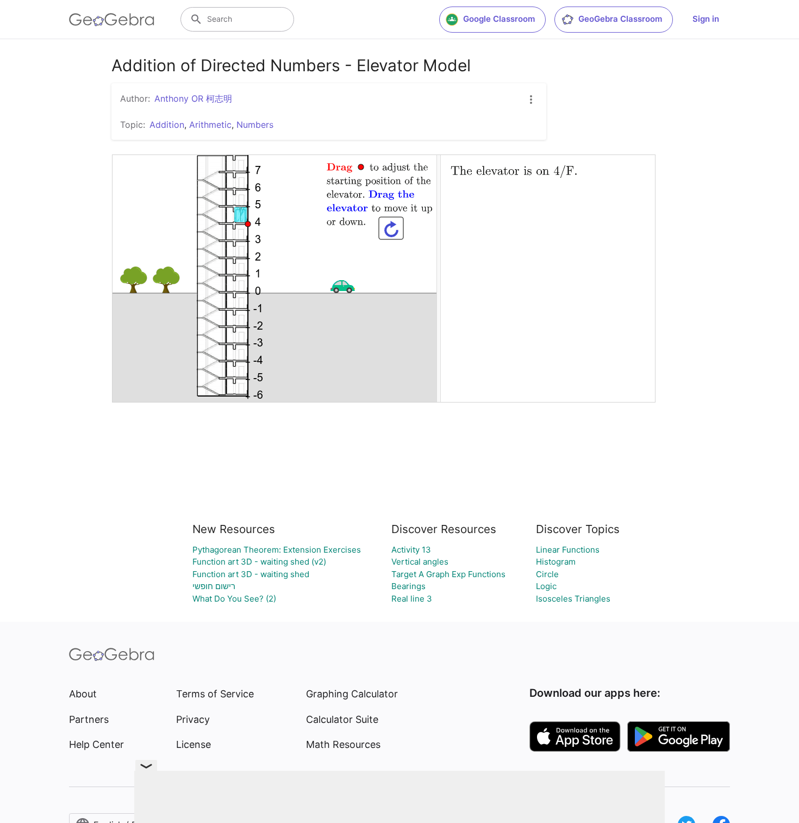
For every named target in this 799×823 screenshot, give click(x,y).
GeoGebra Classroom (620, 19)
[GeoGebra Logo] (111, 19)
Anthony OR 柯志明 (193, 98)
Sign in (705, 19)
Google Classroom (499, 19)
